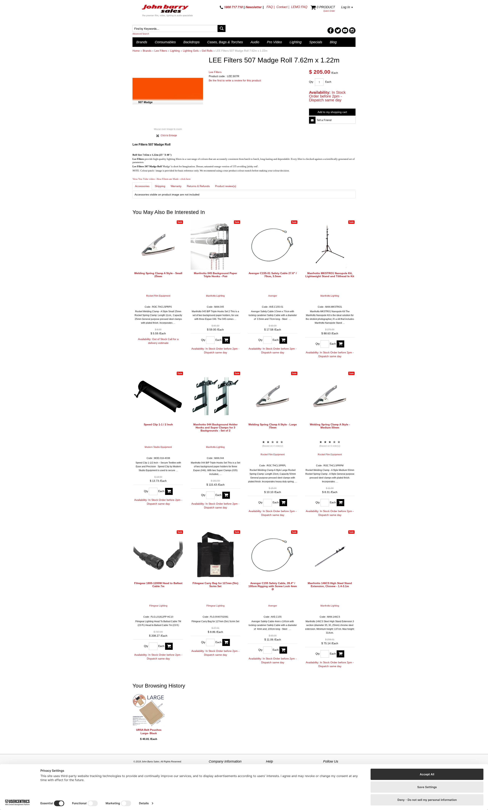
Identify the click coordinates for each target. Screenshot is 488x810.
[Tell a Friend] (312, 120)
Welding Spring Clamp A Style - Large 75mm (272, 426)
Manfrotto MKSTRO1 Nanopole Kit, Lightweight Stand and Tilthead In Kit (329, 275)
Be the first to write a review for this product (235, 80)
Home (136, 50)
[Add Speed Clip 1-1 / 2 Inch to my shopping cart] (169, 491)
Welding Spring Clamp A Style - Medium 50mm (330, 426)
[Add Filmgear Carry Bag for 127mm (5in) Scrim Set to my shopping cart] (226, 642)
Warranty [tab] (176, 186)
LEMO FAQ (299, 7)
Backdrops (191, 42)
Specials (315, 42)
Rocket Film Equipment (158, 296)
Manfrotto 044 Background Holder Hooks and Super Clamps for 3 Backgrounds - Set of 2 (215, 427)
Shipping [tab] (160, 186)
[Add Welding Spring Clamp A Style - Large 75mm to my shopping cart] (283, 502)
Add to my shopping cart (332, 112)
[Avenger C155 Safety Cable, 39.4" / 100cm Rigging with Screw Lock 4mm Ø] (272, 555)
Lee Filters (160, 50)
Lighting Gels (191, 50)
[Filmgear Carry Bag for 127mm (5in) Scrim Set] (215, 555)
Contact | (282, 7)
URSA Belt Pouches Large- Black (148, 731)
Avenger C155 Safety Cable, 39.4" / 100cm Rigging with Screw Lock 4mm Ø (272, 586)
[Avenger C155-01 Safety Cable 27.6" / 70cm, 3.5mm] (272, 245)
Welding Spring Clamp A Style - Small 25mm (158, 275)
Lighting (296, 42)
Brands (141, 42)
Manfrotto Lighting (215, 296)
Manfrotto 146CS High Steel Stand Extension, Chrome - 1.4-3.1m (330, 585)
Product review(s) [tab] (225, 186)
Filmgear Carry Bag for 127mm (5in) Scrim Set (215, 585)
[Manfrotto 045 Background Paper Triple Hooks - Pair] (215, 245)
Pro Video (274, 42)
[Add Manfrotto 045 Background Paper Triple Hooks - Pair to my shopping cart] (226, 340)
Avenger (272, 296)
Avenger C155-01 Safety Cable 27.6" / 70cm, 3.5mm (273, 275)
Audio (254, 42)
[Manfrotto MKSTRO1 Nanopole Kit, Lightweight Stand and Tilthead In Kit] (330, 245)
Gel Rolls (207, 50)
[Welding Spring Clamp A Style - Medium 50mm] (330, 396)
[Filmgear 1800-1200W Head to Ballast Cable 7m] (158, 555)
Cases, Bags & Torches (225, 42)
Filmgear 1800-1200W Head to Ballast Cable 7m (158, 585)
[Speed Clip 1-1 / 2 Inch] (158, 396)
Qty (311, 81)
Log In (347, 7)
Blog (333, 42)
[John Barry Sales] (167, 11)
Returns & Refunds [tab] (198, 186)
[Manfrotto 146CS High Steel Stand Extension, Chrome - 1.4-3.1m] (330, 555)
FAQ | (270, 7)
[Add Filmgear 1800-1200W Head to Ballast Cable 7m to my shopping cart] (169, 646)
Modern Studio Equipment (158, 447)
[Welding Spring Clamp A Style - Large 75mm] (272, 396)
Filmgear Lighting (158, 605)
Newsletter (254, 7)
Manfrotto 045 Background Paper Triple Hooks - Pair (215, 275)
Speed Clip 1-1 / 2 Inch (158, 424)
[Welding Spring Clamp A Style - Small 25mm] (158, 245)
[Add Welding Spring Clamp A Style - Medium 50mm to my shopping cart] (340, 502)
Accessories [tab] (142, 186)
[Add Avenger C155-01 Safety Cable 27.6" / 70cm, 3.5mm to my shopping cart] (283, 340)
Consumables (165, 42)
